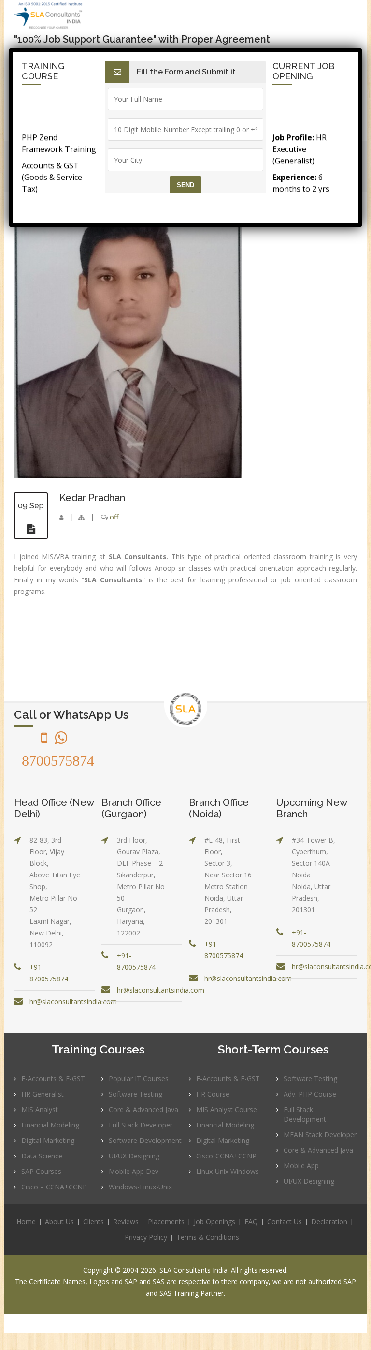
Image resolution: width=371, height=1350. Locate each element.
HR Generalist (42, 1093)
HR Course (212, 1093)
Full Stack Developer (140, 1124)
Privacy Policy (146, 1237)
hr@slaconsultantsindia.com (73, 1001)
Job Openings (214, 1221)
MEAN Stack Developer (320, 1134)
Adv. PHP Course (310, 1093)
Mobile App (301, 1165)
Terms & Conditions (207, 1237)
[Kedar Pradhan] (128, 475)
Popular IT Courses (139, 1078)
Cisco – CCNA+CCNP (54, 1186)
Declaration (329, 1221)
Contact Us (284, 1221)
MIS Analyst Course (226, 1109)
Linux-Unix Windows (227, 1171)
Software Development (145, 1140)
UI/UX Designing (134, 1155)
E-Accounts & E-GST (53, 1078)
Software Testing (135, 1093)
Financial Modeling (50, 1124)
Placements (166, 1221)
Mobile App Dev (133, 1171)
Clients (93, 1221)
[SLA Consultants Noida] (65, 15)
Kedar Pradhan (92, 498)
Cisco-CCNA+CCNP (226, 1155)
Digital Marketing (47, 1140)
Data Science (41, 1155)
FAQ (251, 1221)
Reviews (126, 1221)
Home (26, 1221)
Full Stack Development (305, 1114)
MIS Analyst (39, 1109)
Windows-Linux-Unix (140, 1186)
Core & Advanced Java (143, 1109)
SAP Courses (41, 1171)
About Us (59, 1221)
